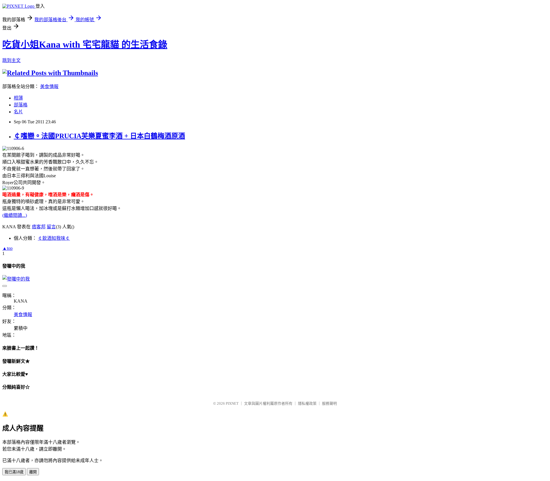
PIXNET (232, 403)
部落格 (21, 104)
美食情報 (49, 86)
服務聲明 (329, 403)
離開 (33, 472)
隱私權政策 (307, 403)
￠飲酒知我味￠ (54, 238)
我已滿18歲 (14, 472)
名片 (18, 111)
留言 (51, 226)
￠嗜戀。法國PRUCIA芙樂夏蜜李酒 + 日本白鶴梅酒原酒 (99, 136)
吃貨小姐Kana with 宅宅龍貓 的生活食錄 (84, 44)
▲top (7, 248)
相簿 (18, 98)
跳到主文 (11, 60)
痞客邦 (39, 226)
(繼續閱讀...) (14, 215)
